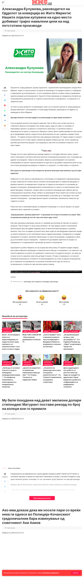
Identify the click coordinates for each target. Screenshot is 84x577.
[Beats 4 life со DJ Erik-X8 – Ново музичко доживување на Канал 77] (32, 326)
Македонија (7, 331)
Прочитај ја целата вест (42, 498)
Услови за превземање (35, 272)
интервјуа (45, 281)
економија (27, 281)
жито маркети (36, 281)
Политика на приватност (51, 573)
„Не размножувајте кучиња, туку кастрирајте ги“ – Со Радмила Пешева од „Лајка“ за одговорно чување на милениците (72, 342)
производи (54, 281)
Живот (26, 331)
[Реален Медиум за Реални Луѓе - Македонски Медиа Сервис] (42, 2)
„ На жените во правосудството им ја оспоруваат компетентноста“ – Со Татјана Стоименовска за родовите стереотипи (52, 375)
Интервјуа (6, 328)
